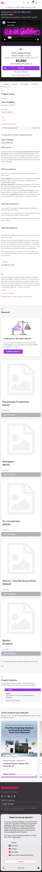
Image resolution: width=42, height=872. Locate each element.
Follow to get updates (13, 700)
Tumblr (3, 290)
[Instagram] (12, 796)
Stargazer (8, 461)
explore (11, 717)
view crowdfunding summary (21, 75)
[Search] (24, 2)
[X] (5, 796)
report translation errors (16, 810)
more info (4, 105)
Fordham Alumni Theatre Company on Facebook (16, 296)
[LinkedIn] (14, 796)
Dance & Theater (7, 112)
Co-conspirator (11, 521)
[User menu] (36, 2)
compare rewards (13, 351)
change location (30, 7)
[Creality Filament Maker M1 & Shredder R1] (19, 739)
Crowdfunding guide (29, 685)
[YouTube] (9, 796)
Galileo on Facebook (7, 293)
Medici (6, 640)
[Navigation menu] (40, 3)
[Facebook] (2, 796)
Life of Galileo (8, 14)
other (4, 120)
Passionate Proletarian (15, 401)
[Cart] (28, 2)
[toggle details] (37, 776)
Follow (21, 68)
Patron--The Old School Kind (19, 580)
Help (16, 685)
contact (11, 105)
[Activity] (32, 3)
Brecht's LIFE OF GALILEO (16, 12)
